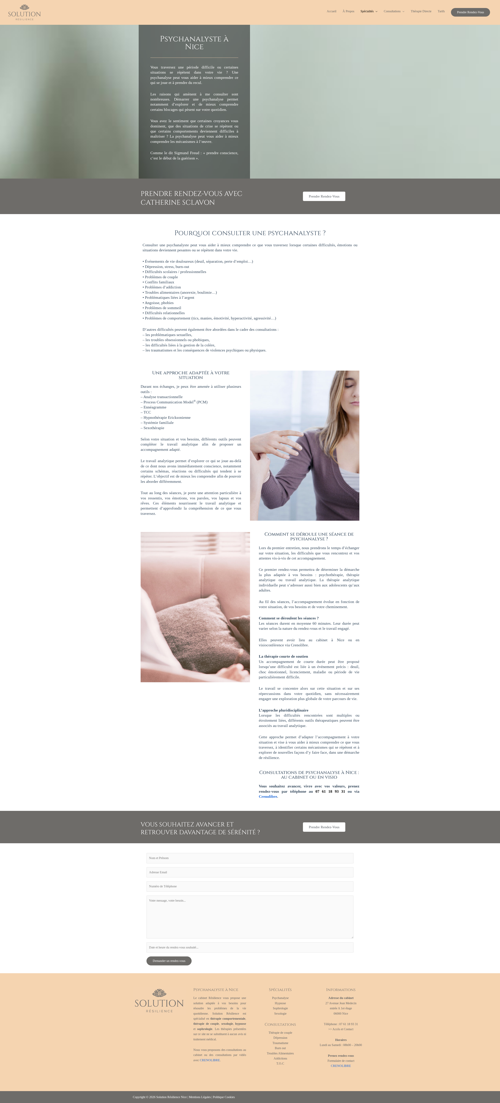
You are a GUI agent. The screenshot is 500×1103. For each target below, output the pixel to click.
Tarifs (441, 11)
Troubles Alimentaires (280, 1053)
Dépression (280, 1037)
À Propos (348, 11)
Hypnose (280, 1003)
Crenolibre (268, 796)
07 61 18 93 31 (330, 791)
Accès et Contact (342, 1029)
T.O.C (280, 1063)
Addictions (280, 1058)
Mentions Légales (200, 1097)
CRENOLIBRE (210, 1060)
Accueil (331, 11)
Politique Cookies (224, 1097)
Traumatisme (280, 1043)
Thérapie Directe (421, 11)
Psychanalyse (280, 998)
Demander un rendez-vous (169, 960)
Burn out (280, 1048)
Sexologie (280, 1013)
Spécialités (367, 11)
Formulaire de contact (341, 1060)
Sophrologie (280, 1008)
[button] (470, 12)
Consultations (392, 11)
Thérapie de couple (280, 1032)
